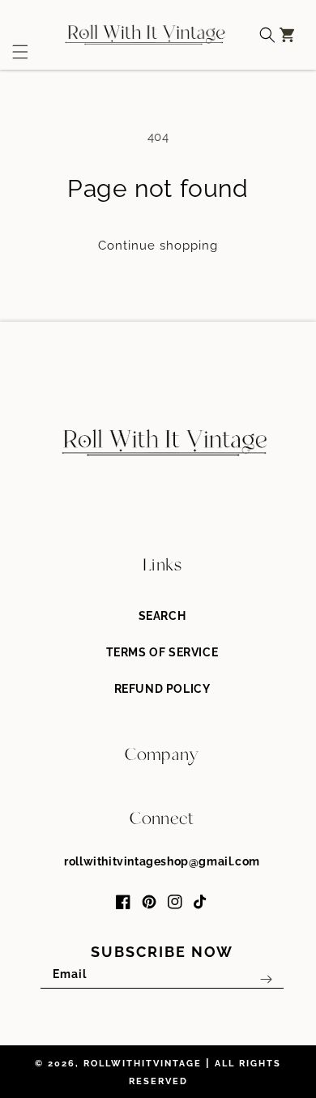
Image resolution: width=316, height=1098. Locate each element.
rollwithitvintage (142, 1063)
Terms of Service (162, 652)
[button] (14, 35)
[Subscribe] (266, 979)
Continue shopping (158, 245)
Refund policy (162, 688)
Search (162, 615)
